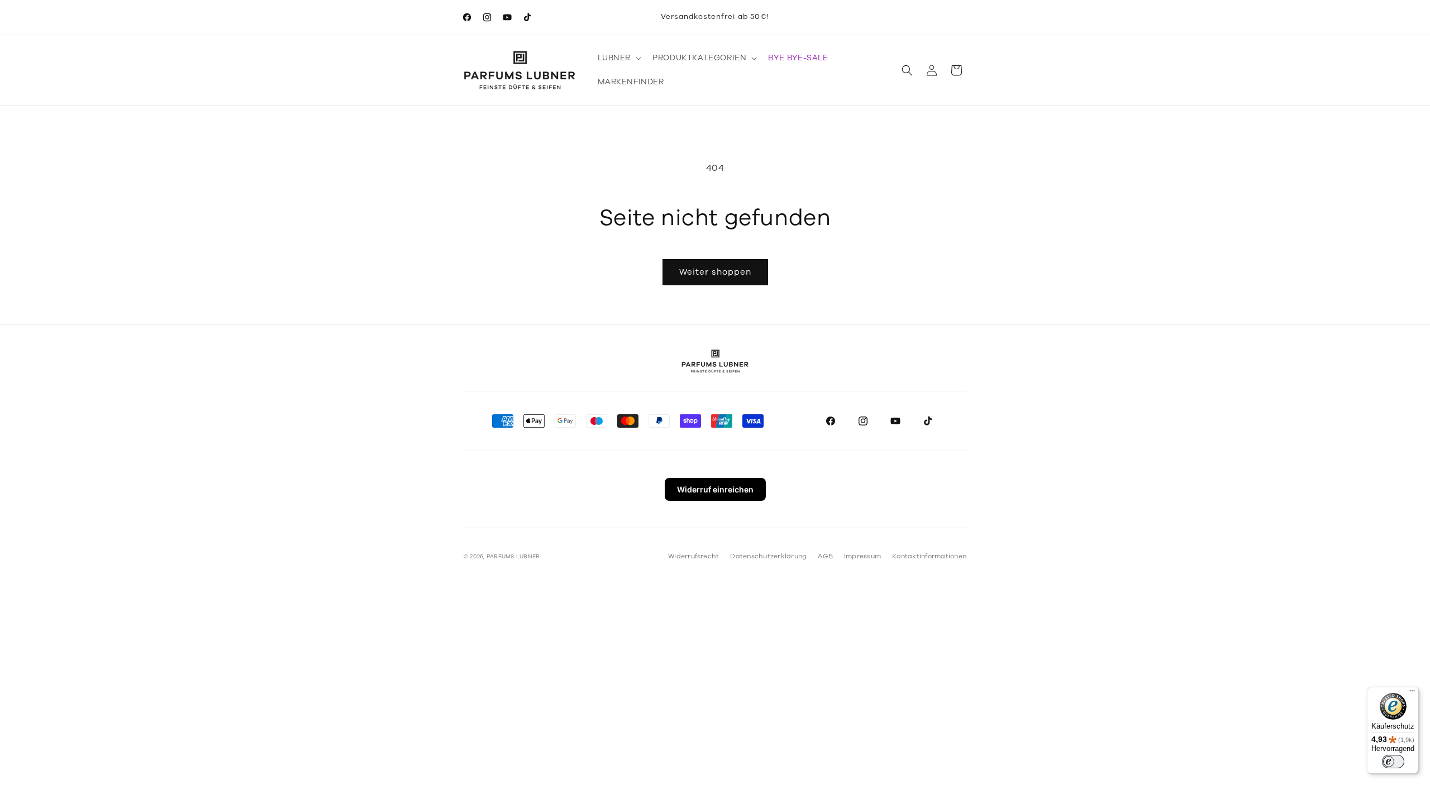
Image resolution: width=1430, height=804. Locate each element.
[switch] (1393, 761)
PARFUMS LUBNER (513, 557)
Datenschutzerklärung (768, 556)
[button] (618, 58)
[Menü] (1412, 693)
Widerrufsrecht (693, 556)
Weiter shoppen (715, 271)
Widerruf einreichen (715, 489)
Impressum (862, 556)
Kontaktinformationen (929, 556)
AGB (825, 556)
